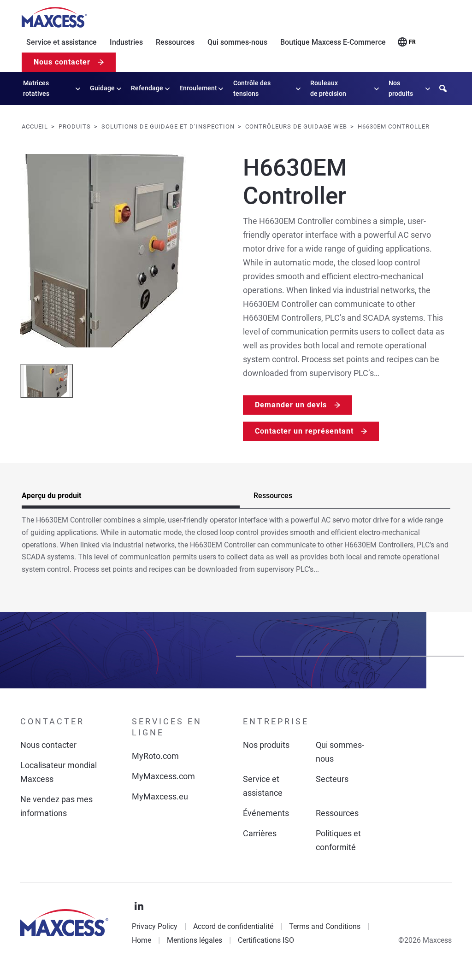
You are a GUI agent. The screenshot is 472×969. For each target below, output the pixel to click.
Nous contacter (62, 62)
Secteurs (332, 779)
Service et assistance (61, 42)
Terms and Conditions (324, 926)
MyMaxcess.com (163, 776)
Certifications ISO (266, 940)
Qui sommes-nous (237, 42)
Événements (266, 813)
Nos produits (401, 88)
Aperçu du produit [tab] (51, 495)
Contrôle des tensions (252, 88)
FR (412, 42)
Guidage (102, 88)
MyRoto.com (155, 756)
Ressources (175, 42)
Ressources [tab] (273, 495)
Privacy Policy (154, 926)
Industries (126, 42)
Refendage (147, 88)
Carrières (260, 833)
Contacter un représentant (304, 431)
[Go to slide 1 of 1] (46, 381)
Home (141, 940)
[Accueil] (54, 17)
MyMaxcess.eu (160, 796)
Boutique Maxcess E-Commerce (333, 42)
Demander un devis (291, 404)
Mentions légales (194, 940)
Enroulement (198, 88)
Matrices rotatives (36, 88)
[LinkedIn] (139, 906)
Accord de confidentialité (233, 926)
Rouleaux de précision (328, 88)
